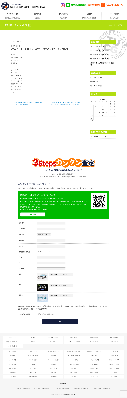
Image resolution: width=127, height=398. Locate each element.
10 (91, 110)
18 (95, 112)
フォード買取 (53, 376)
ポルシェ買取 (12, 351)
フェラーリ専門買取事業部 (61, 388)
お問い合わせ (114, 342)
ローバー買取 (12, 364)
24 (91, 115)
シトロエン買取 (94, 368)
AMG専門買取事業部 (23, 388)
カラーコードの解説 (96, 86)
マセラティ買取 (12, 368)
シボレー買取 (73, 372)
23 (114, 112)
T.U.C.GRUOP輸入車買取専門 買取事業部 (23, 6)
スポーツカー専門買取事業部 (101, 388)
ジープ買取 (13, 376)
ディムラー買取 (33, 360)
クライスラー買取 (33, 376)
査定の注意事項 (63, 14)
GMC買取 (53, 372)
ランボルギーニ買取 (114, 364)
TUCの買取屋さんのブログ (98, 137)
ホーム (110, 25)
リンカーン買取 (94, 376)
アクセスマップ (114, 18)
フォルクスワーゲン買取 (74, 356)
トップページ (12, 337)
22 (110, 112)
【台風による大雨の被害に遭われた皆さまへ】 (102, 64)
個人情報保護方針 (12, 346)
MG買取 (33, 364)
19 (99, 112)
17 (91, 112)
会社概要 (33, 337)
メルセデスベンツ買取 (53, 351)
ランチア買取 (33, 368)
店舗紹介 (38, 18)
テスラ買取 (114, 372)
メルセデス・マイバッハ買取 (94, 351)
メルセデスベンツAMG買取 (73, 351)
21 (106, 112)
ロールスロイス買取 (94, 360)
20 (103, 112)
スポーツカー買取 (33, 356)
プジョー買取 (53, 368)
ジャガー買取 (12, 360)
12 (99, 110)
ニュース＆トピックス (96, 78)
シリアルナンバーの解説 (89, 18)
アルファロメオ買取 (74, 364)
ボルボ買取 (13, 372)
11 (95, 110)
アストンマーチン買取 (53, 360)
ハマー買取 (114, 376)
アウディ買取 (94, 356)
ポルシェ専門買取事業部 (41, 388)
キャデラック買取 (94, 372)
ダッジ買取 (73, 376)
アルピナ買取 (114, 356)
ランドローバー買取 (114, 360)
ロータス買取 (114, 351)
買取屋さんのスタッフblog (12, 18)
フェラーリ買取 (33, 351)
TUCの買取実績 (114, 14)
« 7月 (91, 121)
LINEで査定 (32, 215)
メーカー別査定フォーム (89, 14)
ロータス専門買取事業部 (80, 388)
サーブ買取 (33, 372)
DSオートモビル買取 (114, 368)
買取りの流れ (38, 14)
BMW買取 (53, 356)
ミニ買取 (53, 364)
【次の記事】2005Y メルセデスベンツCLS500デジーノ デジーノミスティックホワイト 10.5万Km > (65, 103)
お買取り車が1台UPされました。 (99, 47)
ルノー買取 (73, 368)
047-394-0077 (114, 5)
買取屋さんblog (95, 82)
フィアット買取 (94, 364)
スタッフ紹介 (63, 18)
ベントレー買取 (74, 360)
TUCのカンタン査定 (12, 14)
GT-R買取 (12, 356)
